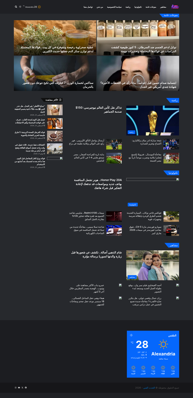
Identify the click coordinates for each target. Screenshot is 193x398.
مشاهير (163, 7)
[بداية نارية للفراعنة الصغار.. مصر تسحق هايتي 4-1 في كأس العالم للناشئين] (114, 158)
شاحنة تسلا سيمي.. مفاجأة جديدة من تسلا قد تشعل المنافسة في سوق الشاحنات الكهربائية (87, 230)
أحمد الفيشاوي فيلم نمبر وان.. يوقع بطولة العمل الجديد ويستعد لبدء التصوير (145, 288)
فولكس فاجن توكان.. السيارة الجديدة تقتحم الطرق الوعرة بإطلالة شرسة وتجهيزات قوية (144, 216)
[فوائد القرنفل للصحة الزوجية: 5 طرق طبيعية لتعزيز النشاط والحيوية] (55, 136)
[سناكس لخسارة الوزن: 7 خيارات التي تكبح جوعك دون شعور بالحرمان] (55, 73)
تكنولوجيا (138, 7)
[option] (96, 55)
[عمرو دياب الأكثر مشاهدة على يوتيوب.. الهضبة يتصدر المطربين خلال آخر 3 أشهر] (120, 285)
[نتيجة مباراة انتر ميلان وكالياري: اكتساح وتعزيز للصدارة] (171, 144)
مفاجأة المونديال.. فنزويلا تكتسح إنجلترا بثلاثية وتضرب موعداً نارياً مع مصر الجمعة (145, 157)
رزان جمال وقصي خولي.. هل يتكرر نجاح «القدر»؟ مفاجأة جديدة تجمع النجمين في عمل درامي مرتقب (145, 301)
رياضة (128, 7)
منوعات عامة (151, 7)
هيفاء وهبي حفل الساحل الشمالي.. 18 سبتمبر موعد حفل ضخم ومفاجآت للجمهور (87, 301)
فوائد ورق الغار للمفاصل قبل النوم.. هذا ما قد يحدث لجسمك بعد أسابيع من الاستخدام (30, 161)
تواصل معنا (88, 7)
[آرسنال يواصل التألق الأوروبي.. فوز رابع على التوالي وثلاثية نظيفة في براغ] (114, 144)
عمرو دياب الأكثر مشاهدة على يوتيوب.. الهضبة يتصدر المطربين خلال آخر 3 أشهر (86, 288)
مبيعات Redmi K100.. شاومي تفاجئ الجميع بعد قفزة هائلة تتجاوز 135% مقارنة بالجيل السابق (86, 216)
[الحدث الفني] (175, 7)
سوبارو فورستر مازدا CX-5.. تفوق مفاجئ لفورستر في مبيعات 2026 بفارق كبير (145, 230)
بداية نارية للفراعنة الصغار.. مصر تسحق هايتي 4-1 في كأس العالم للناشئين (89, 157)
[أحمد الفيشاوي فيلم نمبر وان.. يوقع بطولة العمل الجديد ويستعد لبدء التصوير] (177, 285)
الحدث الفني (149, 387)
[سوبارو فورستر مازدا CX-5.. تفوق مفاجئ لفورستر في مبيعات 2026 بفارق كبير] (171, 230)
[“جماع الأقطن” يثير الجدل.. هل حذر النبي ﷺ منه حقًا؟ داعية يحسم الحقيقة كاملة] (55, 110)
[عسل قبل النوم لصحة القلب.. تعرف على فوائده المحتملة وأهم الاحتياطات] (55, 123)
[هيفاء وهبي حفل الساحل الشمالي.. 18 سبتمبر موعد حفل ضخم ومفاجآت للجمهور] (120, 297)
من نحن (100, 7)
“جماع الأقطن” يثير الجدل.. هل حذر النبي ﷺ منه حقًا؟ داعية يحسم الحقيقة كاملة (30, 109)
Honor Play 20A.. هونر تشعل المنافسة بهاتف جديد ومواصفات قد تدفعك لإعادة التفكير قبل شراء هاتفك (98, 184)
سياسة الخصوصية (114, 7)
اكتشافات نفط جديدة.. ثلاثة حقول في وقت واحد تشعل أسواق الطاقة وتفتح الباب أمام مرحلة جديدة (30, 148)
